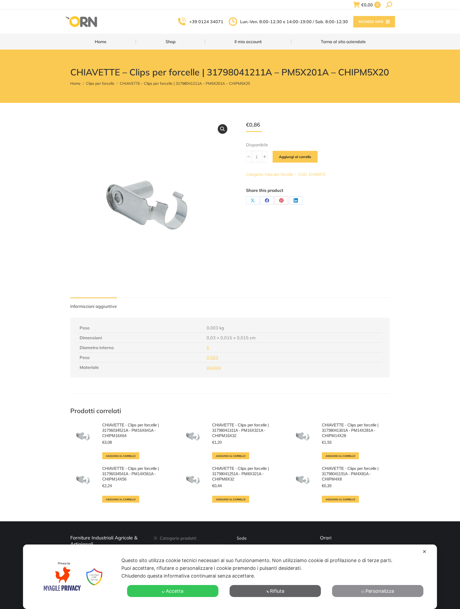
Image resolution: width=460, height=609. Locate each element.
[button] (222, 129)
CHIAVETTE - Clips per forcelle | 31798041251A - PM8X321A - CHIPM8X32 (240, 473)
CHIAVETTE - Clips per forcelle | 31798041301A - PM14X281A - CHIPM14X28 (350, 430)
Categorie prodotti (178, 538)
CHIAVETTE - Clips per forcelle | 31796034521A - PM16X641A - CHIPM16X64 (130, 430)
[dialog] (230, 577)
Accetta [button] (174, 591)
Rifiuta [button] (277, 591)
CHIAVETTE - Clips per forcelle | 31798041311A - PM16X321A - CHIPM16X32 (240, 430)
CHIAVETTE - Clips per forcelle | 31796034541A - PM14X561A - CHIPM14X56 (130, 473)
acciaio (214, 367)
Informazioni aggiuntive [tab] (93, 306)
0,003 (212, 357)
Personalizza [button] (379, 591)
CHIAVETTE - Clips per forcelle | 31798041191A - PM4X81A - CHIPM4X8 (350, 473)
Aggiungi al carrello (295, 157)
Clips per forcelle (279, 174)
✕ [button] (424, 551)
